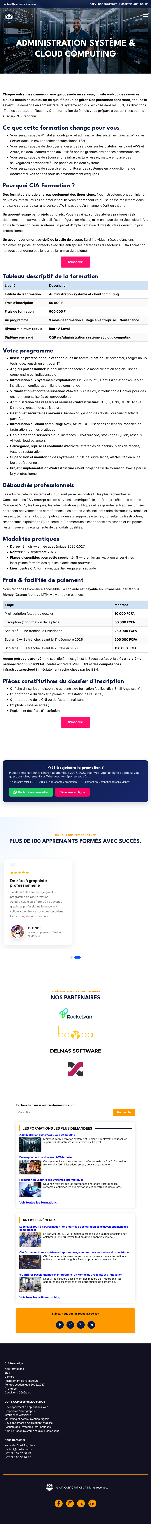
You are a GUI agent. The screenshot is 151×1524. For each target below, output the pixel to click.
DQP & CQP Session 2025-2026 (25, 1401)
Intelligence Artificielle (18, 1414)
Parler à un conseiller (33, 792)
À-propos (11, 1388)
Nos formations (14, 1368)
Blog (7, 1372)
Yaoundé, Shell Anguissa (20, 1445)
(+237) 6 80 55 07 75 (18, 1457)
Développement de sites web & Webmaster (46, 1157)
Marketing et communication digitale (27, 1418)
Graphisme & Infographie (20, 1411)
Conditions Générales (18, 1392)
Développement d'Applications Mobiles (29, 1422)
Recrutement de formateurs (21, 1380)
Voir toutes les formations (38, 1202)
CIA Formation (14, 1363)
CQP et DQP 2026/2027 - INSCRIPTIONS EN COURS (118, 4)
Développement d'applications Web (26, 1407)
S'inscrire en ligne (72, 792)
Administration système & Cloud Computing (47, 1134)
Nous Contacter (15, 1439)
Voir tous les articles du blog (39, 1297)
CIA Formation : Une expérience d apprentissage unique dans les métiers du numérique (74, 1252)
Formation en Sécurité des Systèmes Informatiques (51, 1179)
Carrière (9, 1376)
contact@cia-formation (19, 1449)
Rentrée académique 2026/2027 (25, 1384)
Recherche (124, 1112)
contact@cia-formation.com (19, 4)
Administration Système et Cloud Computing (32, 1430)
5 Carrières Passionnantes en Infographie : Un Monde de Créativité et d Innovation (70, 1274)
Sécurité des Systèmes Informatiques (28, 1426)
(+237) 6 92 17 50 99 (18, 1453)
